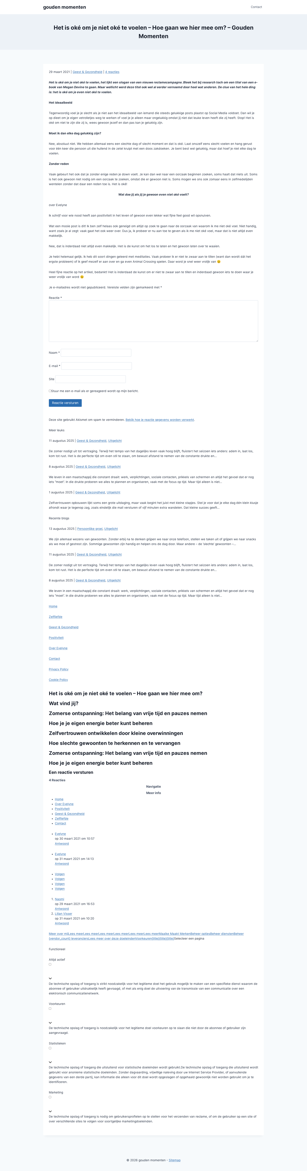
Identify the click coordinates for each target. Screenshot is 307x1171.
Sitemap (175, 1160)
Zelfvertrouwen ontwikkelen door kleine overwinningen (116, 733)
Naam (54, 352)
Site (51, 379)
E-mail (54, 366)
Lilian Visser (63, 913)
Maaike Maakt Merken (174, 933)
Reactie (55, 298)
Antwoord (62, 843)
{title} (155, 938)
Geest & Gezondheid (87, 72)
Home (53, 606)
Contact (256, 7)
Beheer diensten (222, 933)
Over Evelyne (58, 648)
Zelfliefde (55, 617)
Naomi (59, 899)
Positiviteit (56, 637)
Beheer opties (200, 933)
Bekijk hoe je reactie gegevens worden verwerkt (160, 420)
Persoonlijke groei (90, 528)
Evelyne (60, 834)
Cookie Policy (58, 680)
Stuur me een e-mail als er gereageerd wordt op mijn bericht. (95, 391)
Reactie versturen (65, 403)
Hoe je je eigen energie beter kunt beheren (100, 723)
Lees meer (75, 933)
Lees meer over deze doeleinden (111, 938)
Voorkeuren (143, 938)
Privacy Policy (58, 669)
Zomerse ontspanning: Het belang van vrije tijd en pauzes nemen (128, 713)
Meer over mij (58, 933)
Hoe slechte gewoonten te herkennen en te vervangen (114, 743)
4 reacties (112, 72)
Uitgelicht (115, 440)
